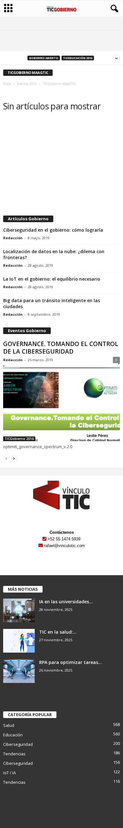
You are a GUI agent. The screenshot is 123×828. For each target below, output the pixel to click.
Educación (13, 735)
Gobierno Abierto (43, 58)
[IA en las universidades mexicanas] (19, 610)
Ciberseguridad (18, 744)
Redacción (13, 237)
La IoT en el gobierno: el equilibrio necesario (51, 279)
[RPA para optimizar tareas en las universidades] (19, 671)
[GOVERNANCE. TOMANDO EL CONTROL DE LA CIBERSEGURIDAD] (61, 403)
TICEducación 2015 (77, 58)
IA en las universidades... (66, 602)
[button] (113, 9)
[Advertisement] (61, 164)
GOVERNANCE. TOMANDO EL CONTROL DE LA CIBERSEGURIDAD (60, 348)
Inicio (7, 84)
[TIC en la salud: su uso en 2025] (19, 641)
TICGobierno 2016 (19, 438)
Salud (8, 725)
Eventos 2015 (27, 84)
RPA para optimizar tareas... (70, 662)
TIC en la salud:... (58, 632)
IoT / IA (9, 773)
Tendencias (14, 754)
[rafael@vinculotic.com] (40, 545)
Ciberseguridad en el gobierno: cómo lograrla (53, 230)
